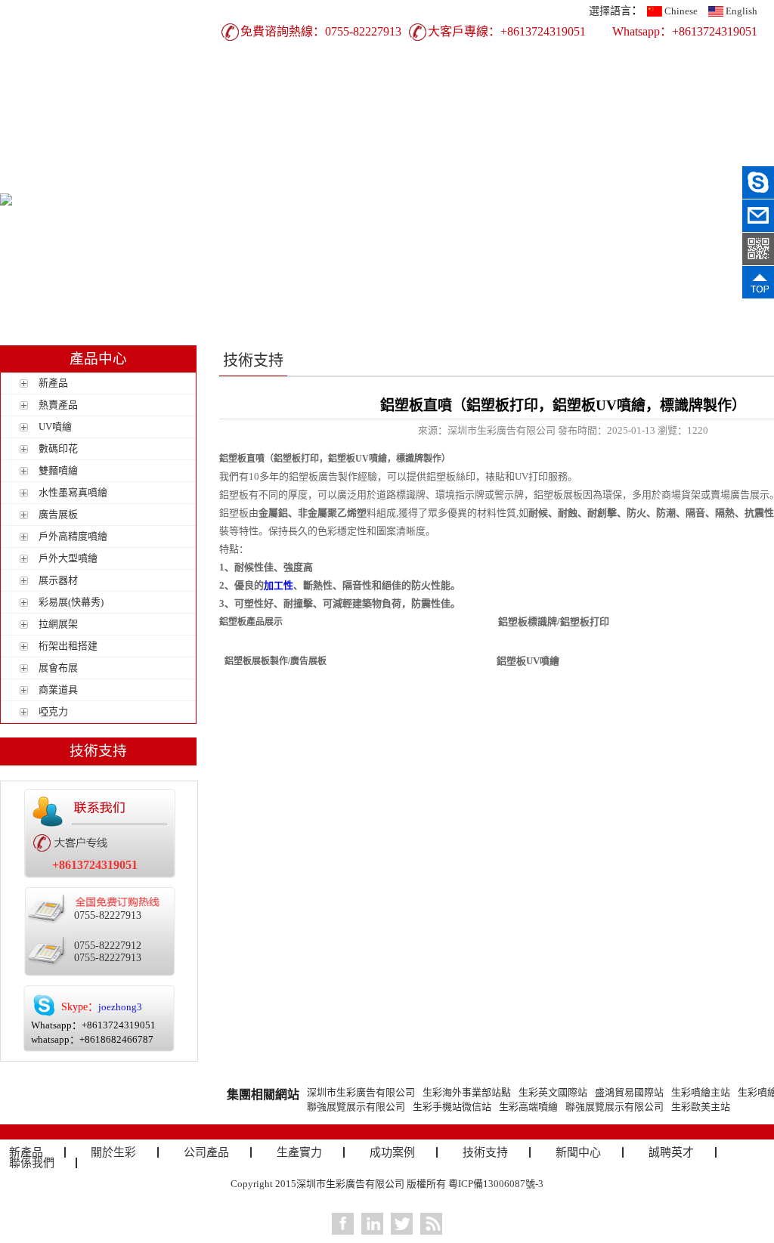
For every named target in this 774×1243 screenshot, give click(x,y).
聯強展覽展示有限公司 (356, 1106)
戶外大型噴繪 (68, 558)
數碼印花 (58, 448)
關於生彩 (217, 156)
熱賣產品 (58, 404)
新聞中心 (632, 156)
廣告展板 (58, 514)
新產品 (134, 156)
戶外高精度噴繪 (73, 536)
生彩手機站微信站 (452, 1106)
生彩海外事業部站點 (467, 1092)
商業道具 (58, 689)
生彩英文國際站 (553, 1092)
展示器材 (58, 580)
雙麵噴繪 (58, 470)
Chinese (681, 11)
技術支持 (549, 156)
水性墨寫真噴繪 (73, 492)
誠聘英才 (716, 156)
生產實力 (383, 156)
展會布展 (58, 667)
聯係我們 (50, 181)
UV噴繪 (55, 426)
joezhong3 (120, 1007)
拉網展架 (58, 623)
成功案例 (466, 156)
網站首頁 (50, 156)
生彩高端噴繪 (528, 1106)
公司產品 (300, 156)
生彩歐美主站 (700, 1106)
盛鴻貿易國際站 (629, 1092)
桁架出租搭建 (68, 645)
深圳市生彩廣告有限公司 (361, 1092)
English (741, 11)
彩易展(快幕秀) (71, 602)
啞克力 (53, 711)
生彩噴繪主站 (700, 1092)
